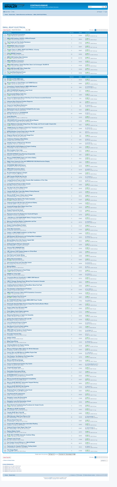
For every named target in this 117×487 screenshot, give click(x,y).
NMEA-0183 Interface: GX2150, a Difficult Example (21, 38)
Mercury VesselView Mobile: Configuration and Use (21, 221)
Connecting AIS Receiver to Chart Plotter (18, 270)
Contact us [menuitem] (73, 475)
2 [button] (97, 30)
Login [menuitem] (106, 11)
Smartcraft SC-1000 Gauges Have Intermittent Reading (22, 423)
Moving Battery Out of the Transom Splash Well (20, 240)
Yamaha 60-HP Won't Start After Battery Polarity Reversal (23, 191)
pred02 (11, 312)
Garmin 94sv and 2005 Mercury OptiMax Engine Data (22, 352)
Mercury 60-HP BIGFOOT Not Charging (18, 386)
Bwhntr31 (11, 308)
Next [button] (107, 30)
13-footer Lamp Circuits (13, 438)
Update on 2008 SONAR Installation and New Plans (21, 232)
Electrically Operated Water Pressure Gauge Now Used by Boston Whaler (27, 304)
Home (6, 475)
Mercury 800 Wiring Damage (15, 360)
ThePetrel (11, 181)
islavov (11, 185)
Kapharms (11, 226)
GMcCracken (12, 132)
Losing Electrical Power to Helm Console (18, 184)
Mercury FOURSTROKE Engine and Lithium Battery (21, 157)
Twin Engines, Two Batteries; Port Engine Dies (20, 356)
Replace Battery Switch (13, 431)
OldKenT (88, 446)
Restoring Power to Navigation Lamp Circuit (19, 390)
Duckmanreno (12, 447)
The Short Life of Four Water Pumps (17, 187)
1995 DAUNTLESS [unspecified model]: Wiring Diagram (22, 120)
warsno (10, 248)
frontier (11, 91)
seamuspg (11, 398)
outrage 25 (11, 372)
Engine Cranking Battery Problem (16, 225)
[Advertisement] (36, 20)
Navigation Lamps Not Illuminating (17, 397)
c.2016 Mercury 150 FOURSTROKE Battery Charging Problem (24, 217)
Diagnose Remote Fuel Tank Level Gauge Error (20, 135)
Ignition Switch (11, 337)
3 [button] (99, 30)
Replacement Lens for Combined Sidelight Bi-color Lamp (23, 109)
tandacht (10, 170)
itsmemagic (11, 147)
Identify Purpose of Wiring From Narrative (19, 142)
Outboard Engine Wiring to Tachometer (18, 244)
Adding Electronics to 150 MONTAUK (17, 112)
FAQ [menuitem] (13, 11)
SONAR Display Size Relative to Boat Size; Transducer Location (25, 127)
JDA (10, 439)
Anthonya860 (11, 391)
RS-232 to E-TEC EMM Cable (15, 79)
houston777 (11, 380)
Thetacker (11, 282)
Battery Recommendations (14, 259)
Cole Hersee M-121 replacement (16, 393)
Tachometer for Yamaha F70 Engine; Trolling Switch (22, 446)
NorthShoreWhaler (13, 196)
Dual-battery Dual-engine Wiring (16, 371)
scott (10, 102)
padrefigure (11, 331)
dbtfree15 (11, 383)
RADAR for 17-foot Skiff (13, 274)
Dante (10, 140)
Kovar (10, 290)
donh (10, 99)
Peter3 (10, 361)
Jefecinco (11, 106)
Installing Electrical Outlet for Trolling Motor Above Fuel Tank (24, 285)
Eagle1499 (11, 451)
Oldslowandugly (12, 417)
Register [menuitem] (100, 11)
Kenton (10, 192)
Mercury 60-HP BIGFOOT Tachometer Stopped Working (22, 382)
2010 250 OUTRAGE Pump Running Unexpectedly (21, 154)
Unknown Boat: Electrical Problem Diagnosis (20, 101)
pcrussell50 (11, 151)
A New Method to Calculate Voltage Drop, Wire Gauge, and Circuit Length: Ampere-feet (31, 124)
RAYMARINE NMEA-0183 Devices (16, 165)
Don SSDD (88, 289)
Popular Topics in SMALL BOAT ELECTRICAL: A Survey (23, 49)
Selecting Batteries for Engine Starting (18, 345)
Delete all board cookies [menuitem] (89, 475)
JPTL (10, 368)
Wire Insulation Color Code (14, 150)
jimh (10, 35)
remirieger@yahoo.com (91, 364)
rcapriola (10, 327)
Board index (12, 475)
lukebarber (11, 335)
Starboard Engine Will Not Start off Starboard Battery (22, 202)
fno (87, 131)
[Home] (16, 6)
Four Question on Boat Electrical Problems (19, 289)
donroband (11, 128)
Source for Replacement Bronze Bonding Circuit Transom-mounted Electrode (29, 97)
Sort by (57, 454)
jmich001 (11, 342)
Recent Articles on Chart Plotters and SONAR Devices (22, 82)
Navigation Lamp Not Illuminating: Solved (19, 401)
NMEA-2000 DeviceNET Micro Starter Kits (18, 68)
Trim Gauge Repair (12, 450)
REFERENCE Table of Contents (16, 46)
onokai (10, 233)
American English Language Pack (51, 478)
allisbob (11, 320)
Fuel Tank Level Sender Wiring (15, 255)
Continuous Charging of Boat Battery (17, 139)
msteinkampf (12, 87)
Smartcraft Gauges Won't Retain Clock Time (19, 206)
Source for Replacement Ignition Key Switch (19, 363)
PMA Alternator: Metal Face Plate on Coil (18, 416)
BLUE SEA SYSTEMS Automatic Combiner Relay (21, 435)
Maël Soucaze (63, 478)
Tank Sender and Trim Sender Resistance (18, 42)
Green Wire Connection (13, 229)
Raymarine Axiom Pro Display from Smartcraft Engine (22, 214)
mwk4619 (88, 221)
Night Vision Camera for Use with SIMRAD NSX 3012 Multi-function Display (28, 161)
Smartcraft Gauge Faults (14, 367)
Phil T (10, 173)
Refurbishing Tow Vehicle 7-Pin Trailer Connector (21, 199)
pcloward (11, 241)
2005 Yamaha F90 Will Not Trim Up (17, 176)
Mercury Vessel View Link (14, 420)
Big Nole (10, 188)
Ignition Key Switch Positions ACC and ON (19, 318)
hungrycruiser (12, 357)
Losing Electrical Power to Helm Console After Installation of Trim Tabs (27, 180)
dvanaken (11, 305)
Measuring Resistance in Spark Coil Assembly (20, 315)
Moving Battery (11, 266)
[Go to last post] (89, 34)
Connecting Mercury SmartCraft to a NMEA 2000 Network (23, 277)
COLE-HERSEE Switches (14, 53)
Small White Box (12, 116)
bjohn (87, 139)
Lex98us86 (11, 353)
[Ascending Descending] (69, 454)
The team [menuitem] (80, 475)
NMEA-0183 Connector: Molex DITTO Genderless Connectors (24, 292)
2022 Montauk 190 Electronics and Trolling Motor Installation (24, 236)
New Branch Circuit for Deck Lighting (17, 326)
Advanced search (105, 7)
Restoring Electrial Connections (16, 34)
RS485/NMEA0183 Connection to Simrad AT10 (20, 375)
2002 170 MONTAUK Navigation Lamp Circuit (19, 90)
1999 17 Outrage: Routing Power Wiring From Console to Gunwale (26, 281)
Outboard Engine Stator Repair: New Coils (19, 427)
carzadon (11, 110)
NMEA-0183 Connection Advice (16, 169)
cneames (11, 136)
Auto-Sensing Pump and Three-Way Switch (19, 262)
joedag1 (11, 222)
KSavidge (11, 413)
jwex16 (10, 155)
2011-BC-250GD (12, 203)
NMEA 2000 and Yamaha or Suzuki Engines (19, 330)
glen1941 (11, 143)
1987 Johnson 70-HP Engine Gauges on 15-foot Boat (22, 251)
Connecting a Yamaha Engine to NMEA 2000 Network (22, 86)
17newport (11, 177)
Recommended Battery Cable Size (16, 94)
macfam (10, 323)
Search (103, 7)
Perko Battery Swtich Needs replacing (17, 311)
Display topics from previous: (41, 454)
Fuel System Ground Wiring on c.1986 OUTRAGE (21, 442)
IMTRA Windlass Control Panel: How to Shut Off (20, 131)
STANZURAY (12, 245)
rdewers (11, 237)
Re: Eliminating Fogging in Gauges (17, 172)
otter (10, 346)
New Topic (6, 30)
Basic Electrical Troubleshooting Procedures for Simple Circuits (25, 405)
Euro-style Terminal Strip (14, 333)
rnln (10, 267)
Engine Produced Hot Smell (15, 210)
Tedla (10, 338)
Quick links (7, 11)
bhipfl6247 (11, 158)
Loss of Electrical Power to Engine (17, 322)
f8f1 (9, 395)
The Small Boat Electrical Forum (16, 72)
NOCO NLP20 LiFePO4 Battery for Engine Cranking (21, 146)
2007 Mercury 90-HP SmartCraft (16, 408)
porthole (88, 274)
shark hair (11, 256)
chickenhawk (11, 410)
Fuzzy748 (11, 230)
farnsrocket (12, 117)
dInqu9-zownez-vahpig (14, 121)
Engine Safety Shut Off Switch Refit (17, 307)
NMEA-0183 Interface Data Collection (17, 57)
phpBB (50, 477)
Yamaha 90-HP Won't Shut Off (15, 412)
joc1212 (10, 207)
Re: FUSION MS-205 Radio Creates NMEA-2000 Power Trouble (24, 300)
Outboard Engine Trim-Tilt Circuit (16, 296)
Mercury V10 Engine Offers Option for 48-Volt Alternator (23, 348)
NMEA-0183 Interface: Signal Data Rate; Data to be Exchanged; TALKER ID (28, 64)
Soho (10, 316)
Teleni (10, 275)
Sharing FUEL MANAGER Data (15, 247)
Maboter (10, 252)
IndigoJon (11, 376)
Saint (10, 114)
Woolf (10, 365)
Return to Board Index (9, 460)
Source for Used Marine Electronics (17, 105)
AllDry (10, 162)
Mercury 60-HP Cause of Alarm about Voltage (20, 195)
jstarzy (10, 424)
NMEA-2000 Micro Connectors (15, 61)
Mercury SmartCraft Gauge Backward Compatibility (21, 378)
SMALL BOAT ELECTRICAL (14, 27)
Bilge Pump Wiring (12, 341)
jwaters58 (11, 286)
